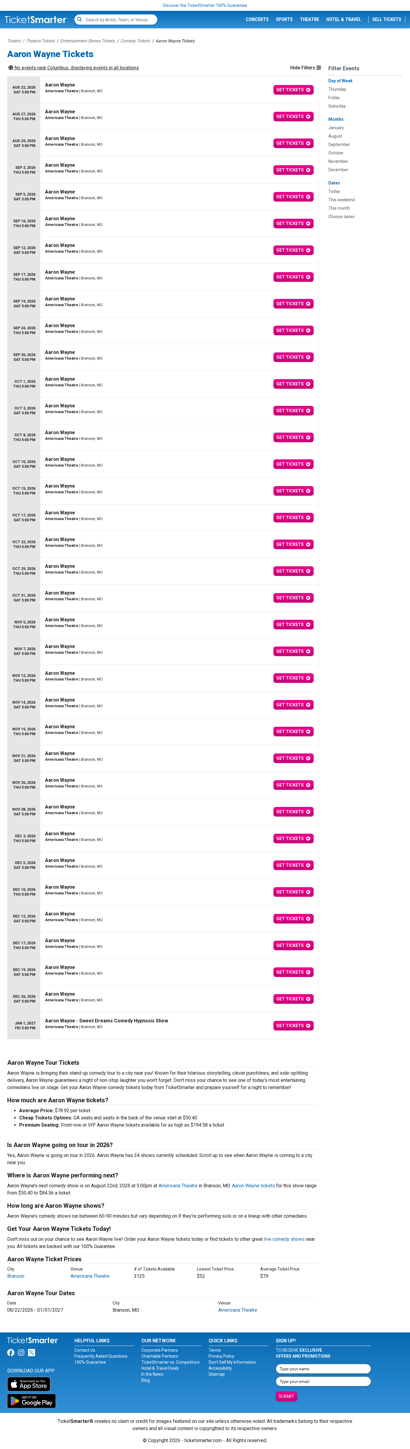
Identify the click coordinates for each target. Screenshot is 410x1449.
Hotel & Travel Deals (160, 1368)
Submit (286, 1396)
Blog (145, 1380)
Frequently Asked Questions (101, 1356)
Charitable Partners (159, 1356)
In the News (152, 1374)
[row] (163, 90)
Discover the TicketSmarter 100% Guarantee (205, 5)
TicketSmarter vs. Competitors (170, 1362)
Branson (15, 1276)
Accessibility (220, 1368)
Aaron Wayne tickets (253, 1186)
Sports (284, 19)
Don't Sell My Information (232, 1362)
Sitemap (217, 1374)
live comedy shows (284, 1239)
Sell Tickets (386, 19)
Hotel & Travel (343, 19)
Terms (215, 1350)
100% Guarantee (90, 1362)
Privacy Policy (221, 1356)
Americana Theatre (177, 1186)
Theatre (309, 19)
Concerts (257, 19)
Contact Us (84, 1350)
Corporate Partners (159, 1350)
